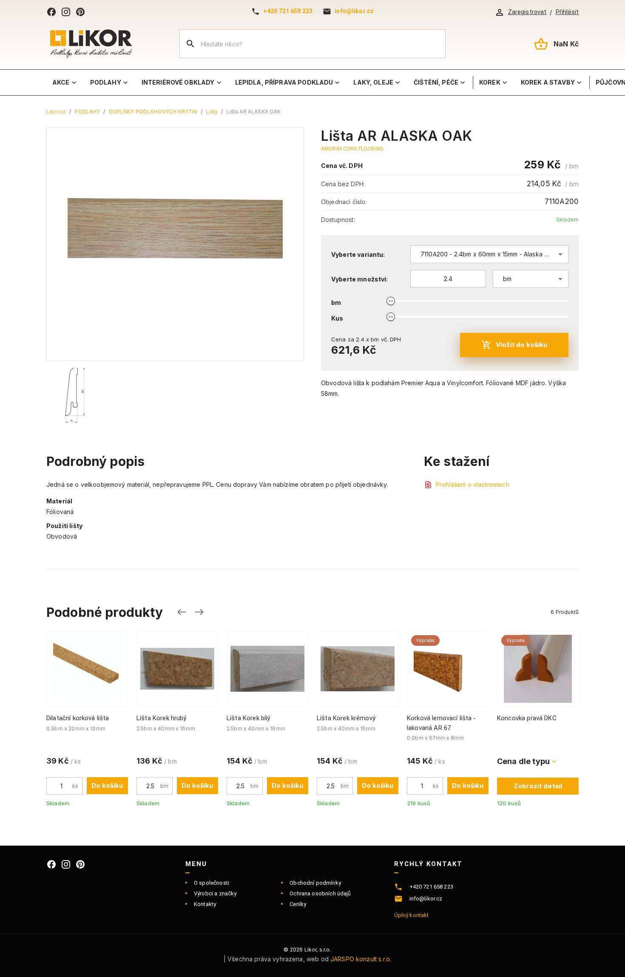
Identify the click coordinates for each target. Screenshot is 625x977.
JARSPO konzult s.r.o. (360, 959)
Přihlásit (567, 12)
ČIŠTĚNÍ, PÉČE (436, 82)
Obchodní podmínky (315, 883)
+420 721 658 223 (287, 11)
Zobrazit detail (538, 786)
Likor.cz (56, 111)
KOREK (489, 82)
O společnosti (211, 883)
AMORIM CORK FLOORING (352, 149)
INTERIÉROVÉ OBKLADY (178, 82)
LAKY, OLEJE (373, 82)
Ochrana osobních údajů (320, 893)
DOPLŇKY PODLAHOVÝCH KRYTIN (153, 111)
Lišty (212, 111)
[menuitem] (65, 82)
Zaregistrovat (527, 12)
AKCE (61, 82)
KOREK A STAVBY (548, 82)
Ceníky (298, 904)
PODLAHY (105, 82)
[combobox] (489, 254)
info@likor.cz (354, 11)
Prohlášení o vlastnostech (472, 484)
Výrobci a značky (215, 893)
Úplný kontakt (411, 915)
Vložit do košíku (521, 345)
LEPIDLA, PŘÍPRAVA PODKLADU (284, 82)
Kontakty (205, 904)
